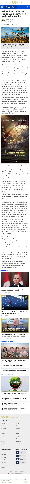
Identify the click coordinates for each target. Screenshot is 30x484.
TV (14, 7)
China (3, 423)
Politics (3, 425)
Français (3, 457)
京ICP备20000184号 (20, 471)
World (17, 423)
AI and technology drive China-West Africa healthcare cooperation (15, 399)
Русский (3, 462)
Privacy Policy (3, 482)
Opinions (18, 431)
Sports (3, 431)
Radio (9, 7)
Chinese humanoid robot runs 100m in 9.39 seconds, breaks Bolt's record (14, 312)
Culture (18, 428)
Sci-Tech (3, 428)
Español (3, 454)
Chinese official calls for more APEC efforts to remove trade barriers (15, 394)
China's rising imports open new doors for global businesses (14, 404)
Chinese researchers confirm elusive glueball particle (13, 366)
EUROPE (3, 444)
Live (2, 438)
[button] (3, 308)
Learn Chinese (19, 444)
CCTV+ (3, 467)
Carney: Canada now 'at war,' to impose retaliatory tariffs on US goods (13, 289)
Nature (17, 433)
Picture (3, 436)
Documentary (5, 465)
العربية (3, 460)
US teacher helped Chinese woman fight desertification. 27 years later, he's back (13, 335)
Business (18, 425)
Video (17, 436)
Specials (3, 441)
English (3, 452)
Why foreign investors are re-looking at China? (13, 370)
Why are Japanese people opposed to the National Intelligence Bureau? (13, 361)
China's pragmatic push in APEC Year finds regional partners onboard (15, 408)
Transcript (18, 441)
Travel (3, 433)
